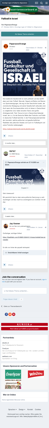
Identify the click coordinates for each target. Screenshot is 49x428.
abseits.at (5, 343)
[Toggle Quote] (6, 162)
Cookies (38, 409)
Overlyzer (5, 348)
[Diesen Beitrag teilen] (45, 47)
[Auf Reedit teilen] (10, 314)
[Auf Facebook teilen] (6, 314)
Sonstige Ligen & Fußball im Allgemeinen (28, 27)
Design (21, 409)
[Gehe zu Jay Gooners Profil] (6, 226)
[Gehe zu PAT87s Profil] (6, 153)
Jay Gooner (14, 223)
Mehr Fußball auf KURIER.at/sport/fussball (24, 329)
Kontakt (30, 409)
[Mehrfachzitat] (4, 135)
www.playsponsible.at (31, 416)
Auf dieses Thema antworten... (17, 291)
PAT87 (12, 151)
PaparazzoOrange (11, 25)
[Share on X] (2, 314)
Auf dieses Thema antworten (24, 34)
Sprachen (12, 409)
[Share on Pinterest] (13, 314)
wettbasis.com (7, 356)
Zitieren (10, 136)
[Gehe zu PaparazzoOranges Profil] (6, 46)
